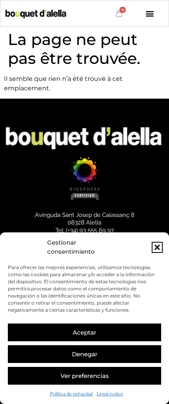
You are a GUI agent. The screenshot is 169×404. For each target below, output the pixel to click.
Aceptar (84, 332)
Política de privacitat (71, 394)
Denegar (84, 354)
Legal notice (110, 394)
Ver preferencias (85, 376)
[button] (157, 247)
